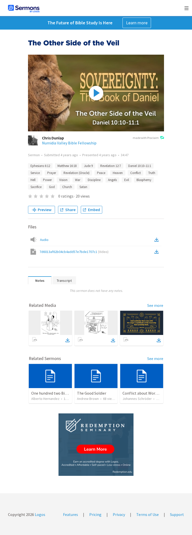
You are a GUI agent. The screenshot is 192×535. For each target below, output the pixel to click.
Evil (126, 180)
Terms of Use (147, 514)
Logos (39, 514)
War (77, 180)
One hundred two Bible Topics (56, 393)
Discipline (94, 180)
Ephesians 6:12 (40, 166)
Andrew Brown (88, 398)
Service (35, 173)
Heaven (118, 173)
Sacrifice (36, 187)
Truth (151, 173)
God (52, 187)
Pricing (95, 514)
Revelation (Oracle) (77, 173)
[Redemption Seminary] (96, 444)
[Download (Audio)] (158, 239)
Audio (44, 239)
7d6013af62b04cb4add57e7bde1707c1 (74, 251)
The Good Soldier (91, 393)
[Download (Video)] (158, 251)
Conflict (135, 173)
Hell (33, 180)
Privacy (119, 514)
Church (67, 187)
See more (155, 305)
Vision (63, 180)
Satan (83, 187)
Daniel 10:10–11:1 (139, 166)
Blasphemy (143, 180)
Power (47, 180)
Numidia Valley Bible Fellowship (69, 142)
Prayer (51, 173)
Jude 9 (88, 166)
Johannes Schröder (137, 398)
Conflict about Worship (142, 393)
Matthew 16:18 (67, 166)
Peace (101, 173)
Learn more (137, 23)
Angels (112, 180)
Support (177, 514)
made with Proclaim (146, 138)
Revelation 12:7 (110, 166)
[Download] (68, 340)
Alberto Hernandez (45, 398)
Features (70, 514)
